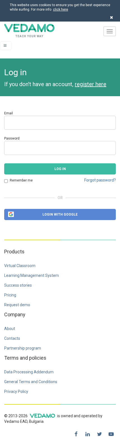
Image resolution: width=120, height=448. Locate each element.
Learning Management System (31, 275)
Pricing (10, 295)
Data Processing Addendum (29, 372)
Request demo (17, 305)
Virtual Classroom (19, 265)
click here (60, 9)
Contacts (12, 338)
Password (12, 138)
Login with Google (60, 214)
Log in (60, 169)
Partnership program (22, 348)
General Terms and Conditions (30, 381)
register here (90, 84)
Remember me (21, 180)
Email (8, 113)
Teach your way (21, 31)
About (9, 328)
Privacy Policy (16, 391)
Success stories (18, 285)
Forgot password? (100, 180)
